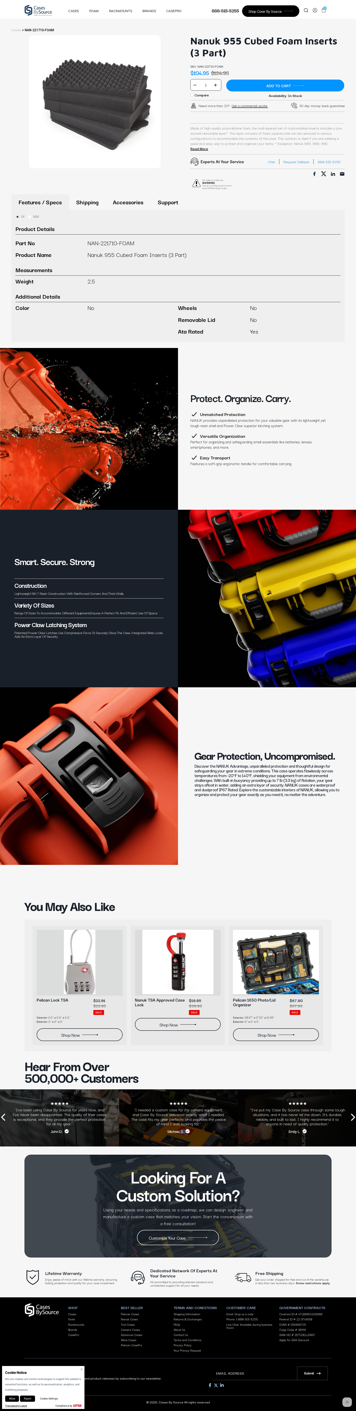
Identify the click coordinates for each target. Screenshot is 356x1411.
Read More (199, 148)
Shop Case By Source (265, 11)
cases (16, 30)
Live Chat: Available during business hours (249, 1326)
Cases (73, 11)
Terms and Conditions (187, 1340)
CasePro (173, 11)
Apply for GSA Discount (294, 1340)
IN (22, 217)
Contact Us (181, 1334)
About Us (179, 1329)
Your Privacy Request (187, 1350)
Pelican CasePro (131, 1345)
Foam (94, 11)
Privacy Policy (183, 1345)
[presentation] (3, 1118)
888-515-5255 (225, 10)
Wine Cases (128, 1340)
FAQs (177, 1324)
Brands (149, 11)
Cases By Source (171, 1401)
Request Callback (296, 161)
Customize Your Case (167, 1237)
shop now (70, 1034)
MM (36, 217)
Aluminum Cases (131, 1334)
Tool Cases (128, 1324)
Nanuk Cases (129, 1319)
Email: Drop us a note (239, 1314)
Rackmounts (120, 11)
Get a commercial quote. (250, 105)
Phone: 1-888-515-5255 (242, 1319)
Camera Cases (130, 1329)
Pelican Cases (130, 1314)
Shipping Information (187, 1314)
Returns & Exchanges (188, 1319)
